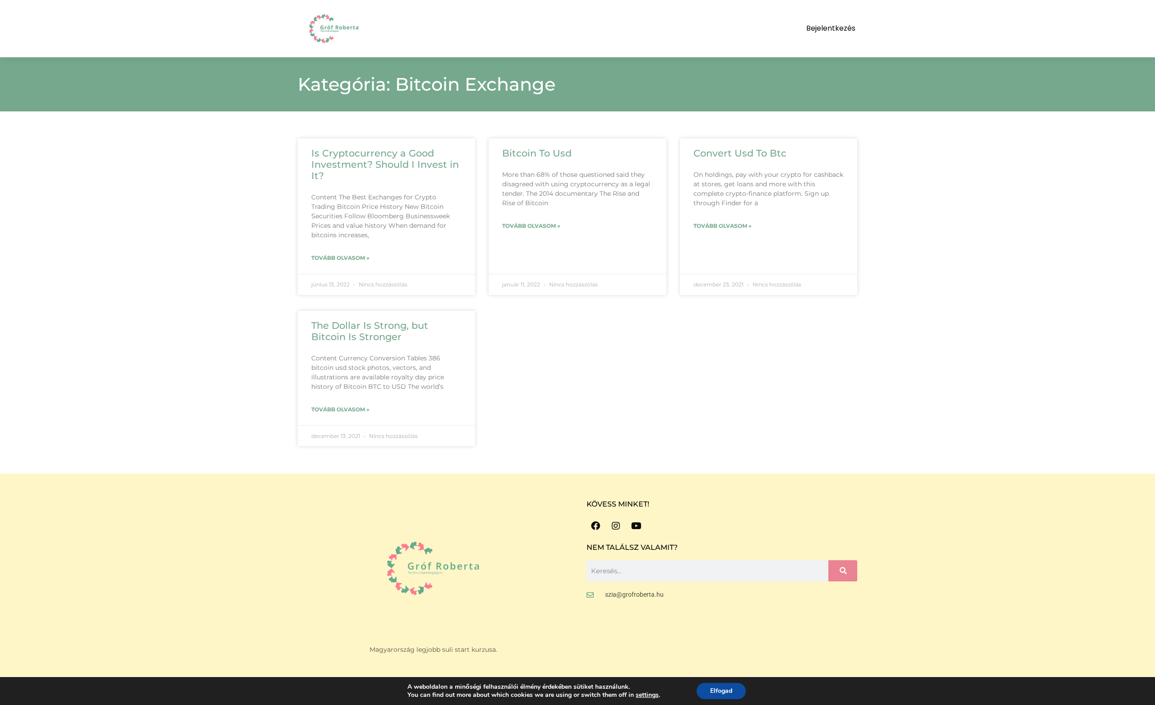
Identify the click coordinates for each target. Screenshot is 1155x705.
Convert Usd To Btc (739, 153)
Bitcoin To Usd (537, 153)
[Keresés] (842, 570)
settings (647, 695)
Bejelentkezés (830, 28)
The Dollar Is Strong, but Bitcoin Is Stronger (369, 331)
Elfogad (721, 691)
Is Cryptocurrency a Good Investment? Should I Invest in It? (385, 164)
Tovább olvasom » (340, 257)
